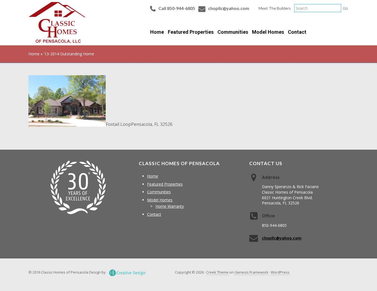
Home (152, 176)
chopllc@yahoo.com (228, 8)
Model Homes (159, 199)
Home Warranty (169, 206)
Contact (154, 214)
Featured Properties (165, 184)
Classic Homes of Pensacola (57, 22)
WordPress (280, 272)
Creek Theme (217, 272)
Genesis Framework (251, 272)
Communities (159, 191)
